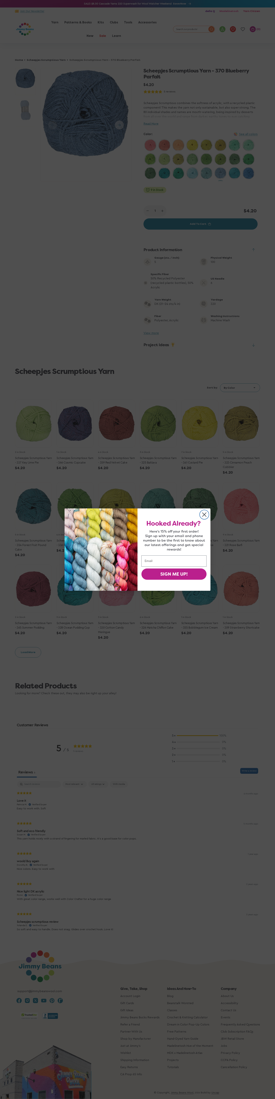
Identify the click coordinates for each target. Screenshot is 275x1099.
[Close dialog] (204, 514)
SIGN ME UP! (174, 574)
